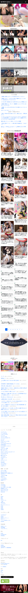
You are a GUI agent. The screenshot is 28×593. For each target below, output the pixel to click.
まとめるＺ (3, 447)
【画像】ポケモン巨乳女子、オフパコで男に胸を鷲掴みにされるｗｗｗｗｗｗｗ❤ (21, 257)
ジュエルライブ (3, 514)
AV (26, 156)
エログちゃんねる (4, 436)
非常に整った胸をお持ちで (6, 386)
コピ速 (2, 458)
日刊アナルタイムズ (4, 490)
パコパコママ (3, 503)
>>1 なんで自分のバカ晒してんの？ (8, 391)
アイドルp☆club (4, 433)
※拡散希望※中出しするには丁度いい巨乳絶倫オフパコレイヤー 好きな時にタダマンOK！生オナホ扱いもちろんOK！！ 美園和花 (7, 296)
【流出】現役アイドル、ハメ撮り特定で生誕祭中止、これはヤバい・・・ (14, 124)
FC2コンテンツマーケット (5, 504)
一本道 (2, 501)
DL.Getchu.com (3, 534)
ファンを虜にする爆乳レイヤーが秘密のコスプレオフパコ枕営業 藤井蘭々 (21, 278)
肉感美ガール (3, 480)
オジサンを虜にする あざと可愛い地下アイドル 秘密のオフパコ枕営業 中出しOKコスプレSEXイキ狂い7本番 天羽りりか (21, 168)
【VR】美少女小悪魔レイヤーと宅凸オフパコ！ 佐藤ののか (7, 323)
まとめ (26, 259)
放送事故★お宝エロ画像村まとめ (7, 473)
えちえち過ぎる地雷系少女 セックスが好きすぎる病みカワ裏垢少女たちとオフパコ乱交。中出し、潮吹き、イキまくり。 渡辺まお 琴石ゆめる (7, 317)
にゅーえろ (3, 438)
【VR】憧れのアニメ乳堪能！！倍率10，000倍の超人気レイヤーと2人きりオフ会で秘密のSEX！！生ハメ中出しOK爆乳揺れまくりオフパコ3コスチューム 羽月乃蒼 (7, 155)
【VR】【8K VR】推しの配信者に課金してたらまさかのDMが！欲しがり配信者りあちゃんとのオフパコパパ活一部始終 (21, 265)
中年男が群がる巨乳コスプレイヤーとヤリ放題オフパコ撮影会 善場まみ (7, 203)
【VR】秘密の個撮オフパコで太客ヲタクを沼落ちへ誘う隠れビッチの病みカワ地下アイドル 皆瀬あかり (21, 293)
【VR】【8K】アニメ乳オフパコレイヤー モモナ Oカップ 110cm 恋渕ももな (7, 242)
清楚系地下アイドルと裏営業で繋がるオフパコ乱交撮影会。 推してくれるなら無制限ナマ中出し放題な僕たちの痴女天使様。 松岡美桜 (7, 267)
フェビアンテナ (3, 431)
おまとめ (2, 440)
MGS (2, 497)
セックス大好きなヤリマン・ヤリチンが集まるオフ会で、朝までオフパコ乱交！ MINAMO (21, 271)
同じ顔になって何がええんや (7, 397)
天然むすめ (3, 502)
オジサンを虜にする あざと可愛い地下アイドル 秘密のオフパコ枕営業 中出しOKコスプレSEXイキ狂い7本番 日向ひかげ (21, 307)
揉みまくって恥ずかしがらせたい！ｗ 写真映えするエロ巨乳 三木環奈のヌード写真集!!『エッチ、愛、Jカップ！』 (13, 127)
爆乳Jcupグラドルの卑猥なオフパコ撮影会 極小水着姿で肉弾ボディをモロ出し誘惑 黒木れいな (21, 300)
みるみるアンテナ (4, 457)
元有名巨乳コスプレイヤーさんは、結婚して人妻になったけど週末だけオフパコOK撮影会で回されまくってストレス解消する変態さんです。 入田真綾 (21, 197)
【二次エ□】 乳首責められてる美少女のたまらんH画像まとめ (14, 101)
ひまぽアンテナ (3, 442)
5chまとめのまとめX (4, 453)
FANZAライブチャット (5, 517)
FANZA (2, 496)
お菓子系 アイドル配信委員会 (6, 547)
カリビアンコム (3, 500)
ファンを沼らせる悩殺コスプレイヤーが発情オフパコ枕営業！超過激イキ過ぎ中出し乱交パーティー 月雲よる (21, 182)
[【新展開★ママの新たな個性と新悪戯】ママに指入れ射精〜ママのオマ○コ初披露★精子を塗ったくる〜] (7, 366)
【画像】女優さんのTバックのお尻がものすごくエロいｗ (12, 96)
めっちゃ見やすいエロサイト (6, 446)
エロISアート (3, 466)
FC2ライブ (2, 519)
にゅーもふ (3, 461)
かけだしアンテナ (4, 460)
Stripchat (2, 521)
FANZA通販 (3, 527)
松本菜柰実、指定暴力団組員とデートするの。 (10, 383)
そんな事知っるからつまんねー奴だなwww (10, 380)
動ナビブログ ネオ (4, 449)
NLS (1, 540)
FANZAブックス (3, 526)
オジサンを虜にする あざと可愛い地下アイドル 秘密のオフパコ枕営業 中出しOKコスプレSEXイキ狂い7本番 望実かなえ (21, 234)
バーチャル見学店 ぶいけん (5, 520)
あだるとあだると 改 (4, 489)
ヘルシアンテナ (3, 454)
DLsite (2, 533)
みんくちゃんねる (4, 471)
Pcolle (2, 507)
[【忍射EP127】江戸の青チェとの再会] (20, 366)
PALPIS (2, 508)
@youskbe (5, 564)
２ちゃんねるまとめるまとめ (6, 443)
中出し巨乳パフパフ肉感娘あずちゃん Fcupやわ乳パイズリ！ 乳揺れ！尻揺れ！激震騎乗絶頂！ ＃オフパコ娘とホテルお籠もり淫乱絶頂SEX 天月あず (7, 218)
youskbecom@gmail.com (5, 563)
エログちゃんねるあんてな (5, 437)
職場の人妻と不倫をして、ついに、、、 (9, 110)
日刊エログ (3, 476)
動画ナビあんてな (4, 455)
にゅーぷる (3, 435)
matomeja (2, 462)
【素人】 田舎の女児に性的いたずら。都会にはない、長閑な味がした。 (14, 114)
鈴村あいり (3, 378)
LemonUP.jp (3, 546)
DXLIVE (2, 516)
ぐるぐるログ (3, 456)
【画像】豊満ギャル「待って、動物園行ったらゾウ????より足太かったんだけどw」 (13, 104)
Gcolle (2, 506)
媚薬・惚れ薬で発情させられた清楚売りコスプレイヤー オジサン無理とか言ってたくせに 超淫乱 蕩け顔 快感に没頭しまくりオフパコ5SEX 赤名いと (21, 222)
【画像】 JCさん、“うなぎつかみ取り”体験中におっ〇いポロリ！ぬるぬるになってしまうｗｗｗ (13, 99)
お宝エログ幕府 (3, 470)
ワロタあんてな (3, 464)
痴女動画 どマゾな (4, 488)
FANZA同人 (3, 535)
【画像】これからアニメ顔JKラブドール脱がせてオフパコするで (7, 280)
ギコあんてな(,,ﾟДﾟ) (4, 434)
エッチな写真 (3, 486)
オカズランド (3, 474)
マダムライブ (3, 515)
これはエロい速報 (4, 475)
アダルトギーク (3, 477)
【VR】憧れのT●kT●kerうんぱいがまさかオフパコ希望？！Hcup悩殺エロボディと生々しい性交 (7, 288)
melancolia (3, 491)
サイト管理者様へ (4, 566)
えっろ (2, 376)
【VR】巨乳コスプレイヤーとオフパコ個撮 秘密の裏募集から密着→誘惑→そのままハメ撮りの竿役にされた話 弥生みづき (21, 154)
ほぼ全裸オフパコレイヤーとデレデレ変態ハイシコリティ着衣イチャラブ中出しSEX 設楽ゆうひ (21, 286)
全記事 (2, 570)
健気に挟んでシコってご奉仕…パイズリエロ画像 (11, 121)
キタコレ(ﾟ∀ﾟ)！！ (4, 463)
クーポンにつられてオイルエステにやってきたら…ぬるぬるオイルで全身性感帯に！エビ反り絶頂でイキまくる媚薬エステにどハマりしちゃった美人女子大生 (14, 118)
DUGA (2, 499)
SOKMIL (2, 509)
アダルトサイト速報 (4, 448)
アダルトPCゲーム (4, 528)
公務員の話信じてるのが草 (6, 399)
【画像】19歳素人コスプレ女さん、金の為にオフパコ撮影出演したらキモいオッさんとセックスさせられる (21, 314)
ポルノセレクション (4, 450)
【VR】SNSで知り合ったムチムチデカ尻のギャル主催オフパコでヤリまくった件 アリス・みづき (7, 302)
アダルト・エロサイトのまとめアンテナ (8, 451)
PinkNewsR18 (3, 444)
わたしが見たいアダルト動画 (6, 487)
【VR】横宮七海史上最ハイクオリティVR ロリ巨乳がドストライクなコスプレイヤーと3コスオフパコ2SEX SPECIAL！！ (20, 321)
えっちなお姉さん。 (4, 478)
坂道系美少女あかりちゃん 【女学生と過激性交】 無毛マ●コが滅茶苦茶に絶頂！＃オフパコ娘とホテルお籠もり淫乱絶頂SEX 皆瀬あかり (7, 310)
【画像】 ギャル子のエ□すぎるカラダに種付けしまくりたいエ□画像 (14, 108)
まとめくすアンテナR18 (5, 441)
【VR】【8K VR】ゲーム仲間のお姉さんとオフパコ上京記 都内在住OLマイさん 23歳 (7, 273)
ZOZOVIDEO (3, 484)
